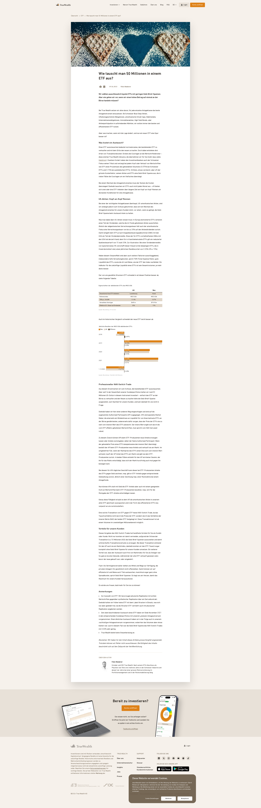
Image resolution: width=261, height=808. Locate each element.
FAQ (168, 5)
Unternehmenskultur (125, 763)
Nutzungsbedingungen (98, 768)
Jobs (118, 772)
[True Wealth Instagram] (169, 758)
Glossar (140, 763)
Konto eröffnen (197, 5)
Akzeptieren (185, 798)
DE (174, 5)
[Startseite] (63, 5)
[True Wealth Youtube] (178, 758)
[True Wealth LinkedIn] (159, 758)
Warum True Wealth (130, 5)
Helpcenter (141, 758)
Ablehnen (168, 798)
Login (185, 5)
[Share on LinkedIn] (104, 87)
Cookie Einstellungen (152, 798)
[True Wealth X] (164, 758)
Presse (119, 776)
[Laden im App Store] (164, 768)
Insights (120, 767)
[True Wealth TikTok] (188, 758)
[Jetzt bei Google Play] (181, 768)
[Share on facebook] (100, 87)
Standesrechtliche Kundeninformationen (145, 769)
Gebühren (143, 5)
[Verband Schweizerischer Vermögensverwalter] (85, 785)
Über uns (153, 5)
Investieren (114, 5)
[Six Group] (113, 785)
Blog (161, 5)
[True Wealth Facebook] (173, 758)
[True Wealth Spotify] (183, 758)
